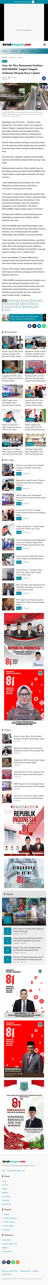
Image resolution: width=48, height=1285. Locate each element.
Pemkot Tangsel (10, 304)
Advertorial (7, 370)
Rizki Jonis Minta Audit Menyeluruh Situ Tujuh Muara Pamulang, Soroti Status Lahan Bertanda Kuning (30, 587)
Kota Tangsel (37, 301)
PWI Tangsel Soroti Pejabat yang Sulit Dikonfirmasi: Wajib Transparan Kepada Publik (30, 602)
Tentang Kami (7, 1251)
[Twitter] (34, 326)
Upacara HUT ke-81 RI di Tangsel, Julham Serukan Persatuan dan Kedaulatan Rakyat (34, 403)
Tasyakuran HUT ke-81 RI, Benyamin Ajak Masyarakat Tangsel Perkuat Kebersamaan (35, 378)
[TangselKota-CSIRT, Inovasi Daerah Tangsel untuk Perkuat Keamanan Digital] (12, 366)
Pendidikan (30, 444)
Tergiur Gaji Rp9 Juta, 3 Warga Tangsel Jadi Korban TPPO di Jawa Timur (11, 427)
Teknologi (5, 1200)
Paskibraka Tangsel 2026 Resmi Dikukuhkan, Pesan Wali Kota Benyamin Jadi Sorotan (34, 451)
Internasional (6, 1204)
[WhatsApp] (44, 326)
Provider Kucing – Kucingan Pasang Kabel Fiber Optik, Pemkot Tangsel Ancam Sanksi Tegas (29, 572)
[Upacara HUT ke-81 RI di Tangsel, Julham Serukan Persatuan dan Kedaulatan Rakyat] (35, 391)
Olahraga (6, 444)
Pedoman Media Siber (9, 1244)
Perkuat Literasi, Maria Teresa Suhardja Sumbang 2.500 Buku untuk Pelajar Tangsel (12, 354)
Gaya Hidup (6, 1196)
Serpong (35, 304)
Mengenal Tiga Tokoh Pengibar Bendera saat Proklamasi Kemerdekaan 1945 (27, 949)
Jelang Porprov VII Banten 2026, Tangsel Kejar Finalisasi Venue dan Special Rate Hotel (12, 451)
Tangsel (7, 310)
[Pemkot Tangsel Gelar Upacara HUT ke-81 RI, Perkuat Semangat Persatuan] (35, 415)
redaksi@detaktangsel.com (15, 1171)
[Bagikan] (44, 78)
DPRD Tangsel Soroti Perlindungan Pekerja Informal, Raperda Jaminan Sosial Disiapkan (11, 403)
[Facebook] (29, 326)
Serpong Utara (9, 307)
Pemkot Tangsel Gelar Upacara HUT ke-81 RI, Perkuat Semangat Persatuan (35, 427)
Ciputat (26, 301)
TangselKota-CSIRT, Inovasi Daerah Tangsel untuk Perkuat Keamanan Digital (12, 378)
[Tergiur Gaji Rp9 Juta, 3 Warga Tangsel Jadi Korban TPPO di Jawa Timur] (12, 415)
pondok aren (24, 304)
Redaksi (4, 77)
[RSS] (18, 1262)
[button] (44, 44)
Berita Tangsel (15, 301)
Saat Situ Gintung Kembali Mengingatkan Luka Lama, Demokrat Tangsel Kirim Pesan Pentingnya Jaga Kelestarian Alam (30, 542)
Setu (19, 307)
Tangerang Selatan (32, 307)
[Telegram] (39, 326)
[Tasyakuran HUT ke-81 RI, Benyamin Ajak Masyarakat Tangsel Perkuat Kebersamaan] (35, 366)
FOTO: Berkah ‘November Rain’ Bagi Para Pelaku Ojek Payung (28, 930)
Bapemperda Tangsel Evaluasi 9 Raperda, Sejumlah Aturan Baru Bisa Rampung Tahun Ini (35, 354)
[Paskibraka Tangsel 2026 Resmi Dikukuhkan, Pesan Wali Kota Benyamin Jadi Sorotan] (35, 440)
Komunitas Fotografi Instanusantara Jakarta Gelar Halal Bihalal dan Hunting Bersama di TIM (28, 958)
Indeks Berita (6, 1240)
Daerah (5, 61)
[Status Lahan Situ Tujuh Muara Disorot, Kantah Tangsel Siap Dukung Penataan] (8, 559)
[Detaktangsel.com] (17, 44)
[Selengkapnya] (24, 1162)
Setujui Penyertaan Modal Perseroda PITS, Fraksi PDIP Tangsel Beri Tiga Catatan (28, 939)
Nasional (5, 1185)
